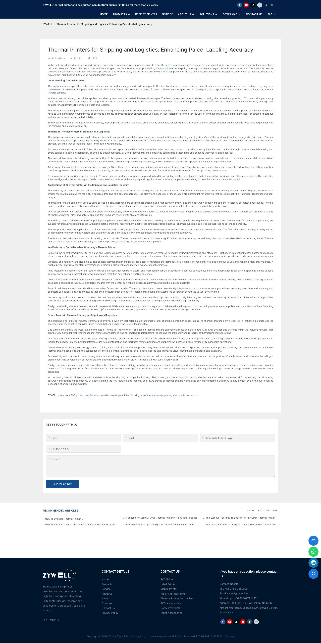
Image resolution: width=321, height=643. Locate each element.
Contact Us (108, 608)
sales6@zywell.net (238, 593)
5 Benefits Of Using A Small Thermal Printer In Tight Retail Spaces (161, 517)
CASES (250, 510)
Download (108, 603)
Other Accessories (171, 612)
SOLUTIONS (263, 510)
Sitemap (229, 636)
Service (106, 588)
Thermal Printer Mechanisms (177, 598)
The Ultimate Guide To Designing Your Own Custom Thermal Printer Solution (242, 524)
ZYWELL (47, 24)
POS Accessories (170, 603)
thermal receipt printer (159, 395)
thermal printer (164, 68)
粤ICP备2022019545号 (208, 636)
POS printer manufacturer (84, 395)
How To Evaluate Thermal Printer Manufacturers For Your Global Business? (64, 518)
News (105, 598)
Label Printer (168, 584)
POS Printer (167, 579)
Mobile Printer (168, 588)
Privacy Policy (110, 612)
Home (105, 579)
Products (107, 584)
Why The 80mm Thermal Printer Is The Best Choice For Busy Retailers (81, 524)
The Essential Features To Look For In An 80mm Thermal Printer (240, 517)
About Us (107, 593)
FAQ (275, 510)
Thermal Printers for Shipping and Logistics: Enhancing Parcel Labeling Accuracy (104, 24)
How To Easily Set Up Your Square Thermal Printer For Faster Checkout (161, 524)
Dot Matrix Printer (171, 608)
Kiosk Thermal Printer (173, 593)
